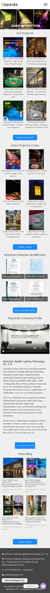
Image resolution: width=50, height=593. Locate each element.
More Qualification (25, 310)
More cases (25, 247)
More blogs (25, 541)
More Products (25, 137)
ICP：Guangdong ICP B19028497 (30, 589)
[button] (47, 19)
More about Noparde (25, 445)
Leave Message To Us (14, 580)
